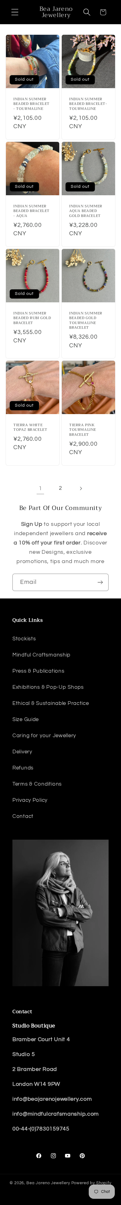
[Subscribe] (100, 582)
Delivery (22, 752)
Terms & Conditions (37, 784)
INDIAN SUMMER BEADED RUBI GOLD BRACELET (32, 318)
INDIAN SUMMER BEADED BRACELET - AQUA (31, 211)
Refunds (23, 768)
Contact (23, 816)
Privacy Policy (29, 800)
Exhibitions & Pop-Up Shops (48, 687)
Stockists (24, 639)
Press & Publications (38, 671)
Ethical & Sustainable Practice (50, 703)
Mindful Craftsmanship (41, 655)
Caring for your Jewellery (44, 735)
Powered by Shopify (91, 1183)
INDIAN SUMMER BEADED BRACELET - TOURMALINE (31, 104)
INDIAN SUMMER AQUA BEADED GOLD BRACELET (85, 211)
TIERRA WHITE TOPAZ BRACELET (30, 427)
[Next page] (80, 489)
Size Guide (25, 719)
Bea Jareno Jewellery (48, 1183)
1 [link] (40, 488)
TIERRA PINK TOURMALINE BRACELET (82, 429)
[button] (15, 12)
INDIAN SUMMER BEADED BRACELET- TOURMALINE (88, 104)
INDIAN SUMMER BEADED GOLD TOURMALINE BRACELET (85, 320)
